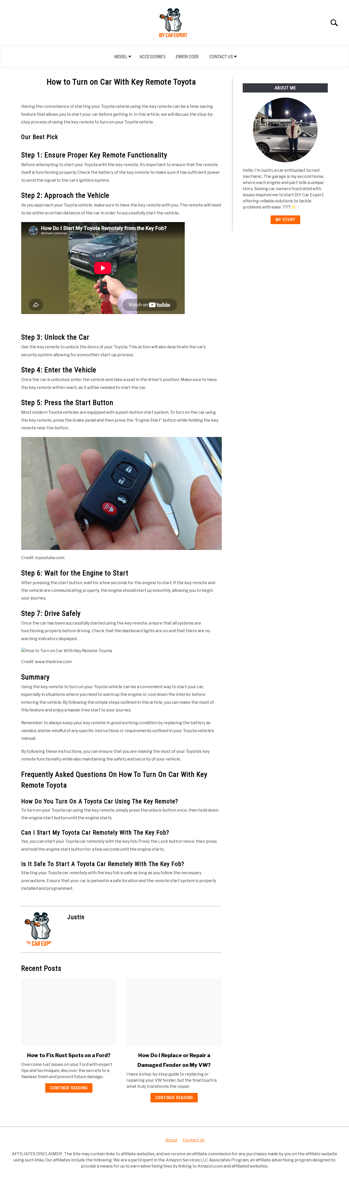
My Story (285, 219)
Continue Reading (69, 1088)
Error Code (187, 56)
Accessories (152, 56)
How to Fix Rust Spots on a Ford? (69, 1055)
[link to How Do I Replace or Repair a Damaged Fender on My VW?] (174, 1012)
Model (120, 56)
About (171, 1140)
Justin (76, 917)
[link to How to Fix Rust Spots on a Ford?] (68, 1012)
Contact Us (221, 56)
